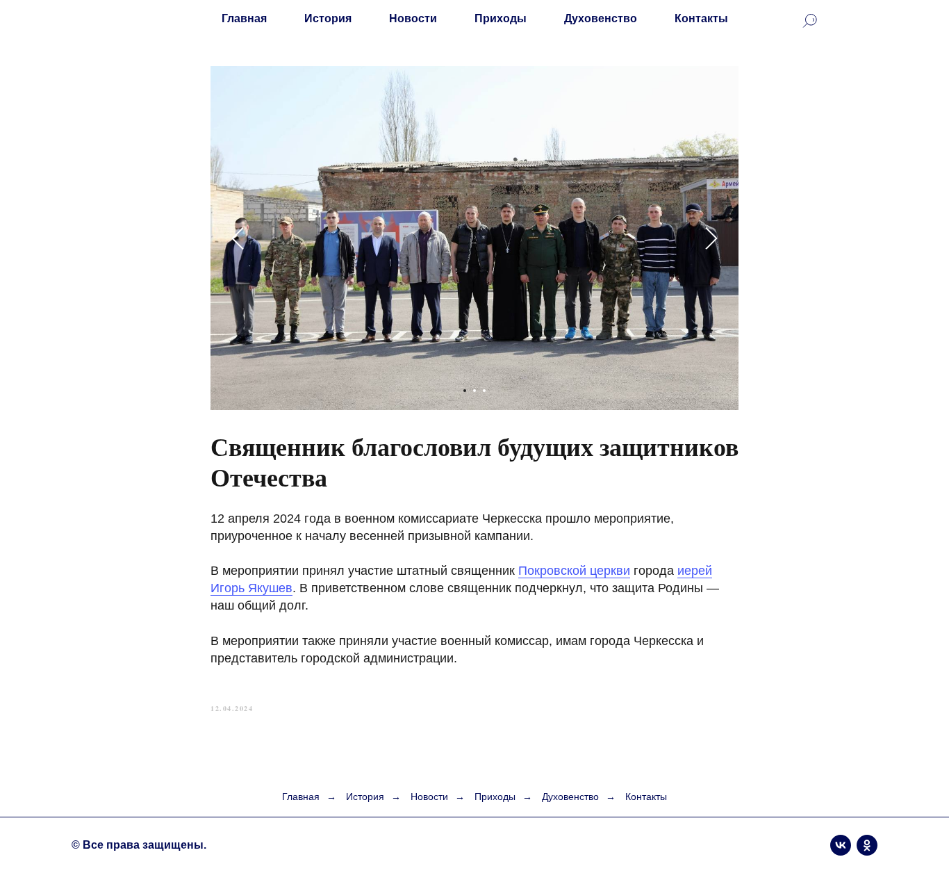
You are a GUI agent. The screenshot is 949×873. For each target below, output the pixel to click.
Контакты (701, 18)
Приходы (500, 18)
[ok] (867, 845)
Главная (244, 18)
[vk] (840, 845)
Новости (413, 18)
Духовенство (600, 18)
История (328, 18)
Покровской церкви (574, 571)
